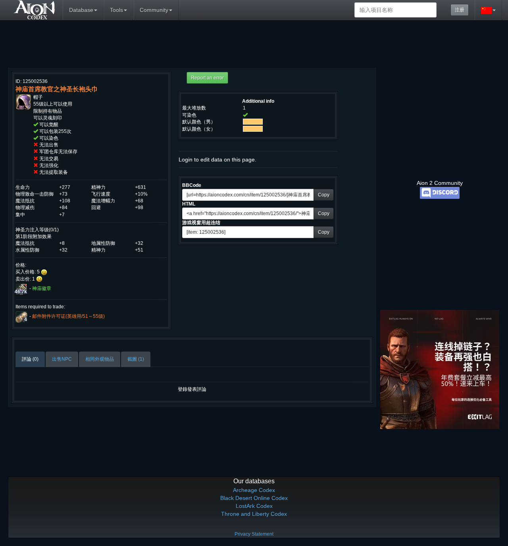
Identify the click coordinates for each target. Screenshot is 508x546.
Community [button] (154, 10)
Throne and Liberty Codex (254, 514)
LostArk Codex (254, 506)
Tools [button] (116, 10)
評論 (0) (30, 359)
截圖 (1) (135, 359)
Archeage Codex (254, 490)
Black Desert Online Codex (254, 498)
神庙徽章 (41, 288)
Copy (323, 195)
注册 (459, 10)
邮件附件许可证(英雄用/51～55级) (68, 316)
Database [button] (81, 10)
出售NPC (62, 359)
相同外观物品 (99, 359)
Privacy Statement (254, 534)
